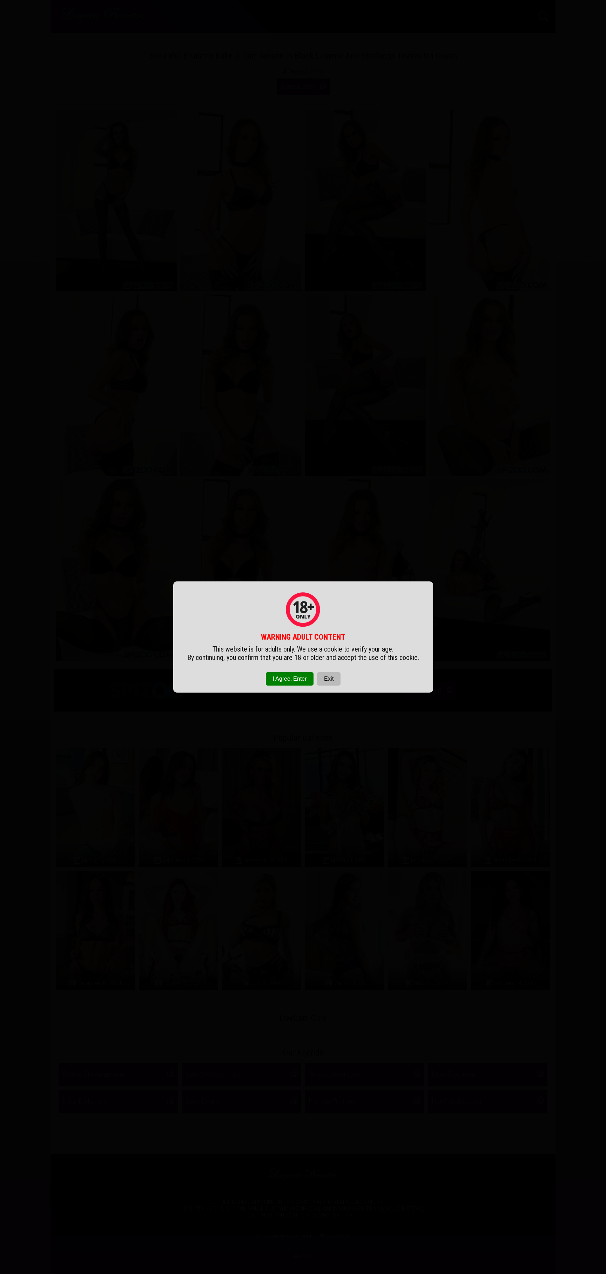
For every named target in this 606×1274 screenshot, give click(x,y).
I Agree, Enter (290, 679)
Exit (329, 679)
